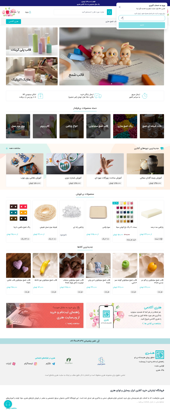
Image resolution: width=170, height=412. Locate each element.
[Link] (85, 3)
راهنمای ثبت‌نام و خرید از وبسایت (151, 361)
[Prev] (62, 56)
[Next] (161, 56)
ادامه (142, 25)
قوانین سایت (159, 366)
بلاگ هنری (160, 370)
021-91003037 (76, 341)
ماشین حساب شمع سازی (115, 21)
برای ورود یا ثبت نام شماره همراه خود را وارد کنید (149, 14)
